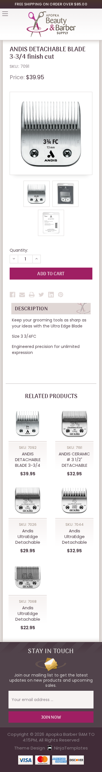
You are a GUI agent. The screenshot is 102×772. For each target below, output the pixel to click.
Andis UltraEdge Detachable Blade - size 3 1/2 (28, 536)
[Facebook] (12, 295)
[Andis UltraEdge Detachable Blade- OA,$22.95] (27, 577)
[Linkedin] (51, 295)
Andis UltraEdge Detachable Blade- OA (27, 613)
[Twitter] (41, 295)
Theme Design (29, 748)
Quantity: (19, 250)
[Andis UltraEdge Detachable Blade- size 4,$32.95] (74, 500)
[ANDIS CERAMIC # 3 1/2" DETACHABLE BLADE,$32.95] (74, 423)
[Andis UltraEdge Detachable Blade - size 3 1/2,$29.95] (27, 500)
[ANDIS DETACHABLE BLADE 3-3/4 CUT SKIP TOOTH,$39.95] (27, 423)
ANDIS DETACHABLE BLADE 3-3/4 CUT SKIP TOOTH (28, 459)
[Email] (22, 295)
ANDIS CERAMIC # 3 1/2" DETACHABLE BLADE (74, 459)
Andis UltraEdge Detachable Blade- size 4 (74, 536)
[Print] (32, 295)
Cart (97, 15)
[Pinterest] (60, 295)
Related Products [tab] (51, 396)
